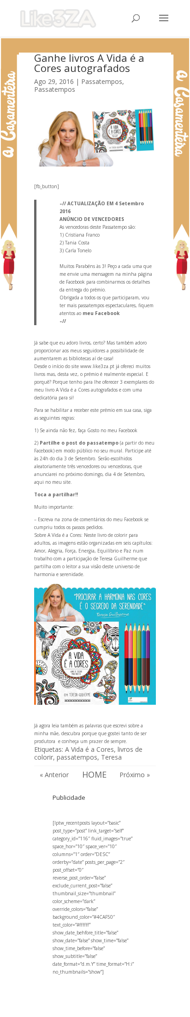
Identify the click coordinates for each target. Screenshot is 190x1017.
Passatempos (101, 81)
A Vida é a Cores (89, 749)
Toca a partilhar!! (56, 494)
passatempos (77, 757)
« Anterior (54, 774)
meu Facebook (101, 313)
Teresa (111, 757)
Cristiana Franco (83, 235)
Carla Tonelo (78, 250)
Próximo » (134, 774)
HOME (94, 774)
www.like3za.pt (97, 366)
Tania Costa (78, 242)
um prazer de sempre (103, 741)
